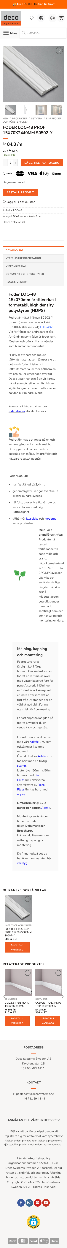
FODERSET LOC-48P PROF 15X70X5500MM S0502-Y (18, 932)
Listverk (36, 118)
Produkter (19, 118)
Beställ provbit (20, 192)
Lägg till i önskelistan (20, 202)
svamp (21, 766)
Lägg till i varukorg (41, 163)
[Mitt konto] (52, 18)
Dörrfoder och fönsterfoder (27, 216)
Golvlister (11, 999)
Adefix (34, 742)
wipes (21, 794)
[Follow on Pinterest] (38, 1203)
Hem (5, 118)
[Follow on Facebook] (21, 1203)
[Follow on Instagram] (29, 1203)
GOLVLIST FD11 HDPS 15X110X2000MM (48, 1004)
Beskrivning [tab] (14, 250)
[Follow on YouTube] (46, 1203)
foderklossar (17, 411)
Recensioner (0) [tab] (17, 282)
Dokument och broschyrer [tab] (25, 274)
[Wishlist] (32, 18)
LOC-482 (46, 327)
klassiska (31, 519)
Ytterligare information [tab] (23, 258)
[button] (61, 18)
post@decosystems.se (39, 1094)
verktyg (22, 863)
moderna (50, 519)
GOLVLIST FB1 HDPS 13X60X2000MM (17, 1004)
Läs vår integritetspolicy (33, 1158)
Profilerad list (17, 222)
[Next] (58, 74)
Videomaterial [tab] (16, 266)
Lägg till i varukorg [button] (17, 947)
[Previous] (8, 74)
